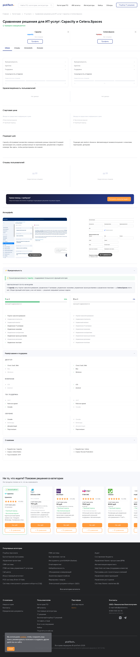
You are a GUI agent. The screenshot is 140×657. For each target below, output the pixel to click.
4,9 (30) (20, 501)
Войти (74, 608)
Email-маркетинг (55, 564)
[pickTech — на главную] (70, 642)
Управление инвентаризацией (106, 576)
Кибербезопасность (57, 568)
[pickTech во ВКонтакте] (120, 617)
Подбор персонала (10, 553)
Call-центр (7, 572)
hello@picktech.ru (121, 608)
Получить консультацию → (119, 199)
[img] (11, 501)
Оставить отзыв (43, 621)
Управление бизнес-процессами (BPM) (110, 561)
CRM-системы (8, 564)
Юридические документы (13, 611)
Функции (40, 48)
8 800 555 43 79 (115, 611)
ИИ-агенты (76, 5)
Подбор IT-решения (126, 5)
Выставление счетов (57, 557)
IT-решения (41, 614)
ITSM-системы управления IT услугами (18, 568)
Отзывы (17, 48)
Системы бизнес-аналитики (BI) (107, 583)
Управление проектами (12, 561)
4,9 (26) (72, 499)
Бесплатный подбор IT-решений (49, 618)
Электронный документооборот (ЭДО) (64, 583)
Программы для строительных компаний (111, 572)
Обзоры (109, 5)
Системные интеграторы (47, 611)
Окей (11, 649)
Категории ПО (62, 5)
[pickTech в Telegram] (125, 617)
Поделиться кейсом (45, 631)
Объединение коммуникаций (60, 572)
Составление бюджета (104, 557)
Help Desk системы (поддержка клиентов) (111, 568)
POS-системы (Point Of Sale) (14, 580)
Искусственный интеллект (13, 576)
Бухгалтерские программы (13, 557)
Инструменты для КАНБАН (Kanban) (63, 561)
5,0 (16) (98, 499)
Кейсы (100, 5)
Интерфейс (28, 48)
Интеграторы (89, 5)
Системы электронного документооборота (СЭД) (22, 583)
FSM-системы (54, 553)
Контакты (6, 608)
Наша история (8, 604)
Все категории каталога (70, 589)
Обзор (7, 48)
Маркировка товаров (57, 580)
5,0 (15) (123, 499)
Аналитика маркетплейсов (59, 576)
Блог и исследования (45, 624)
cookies (23, 637)
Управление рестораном (104, 580)
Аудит (97, 553)
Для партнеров (78, 604)
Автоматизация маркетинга (105, 564)
